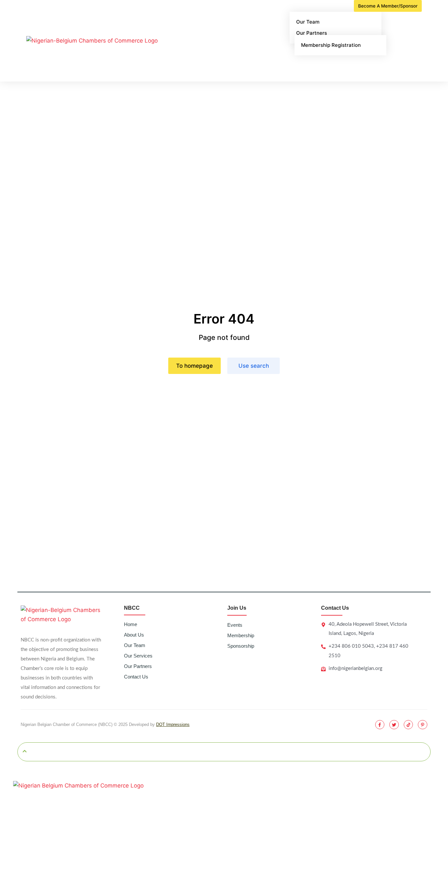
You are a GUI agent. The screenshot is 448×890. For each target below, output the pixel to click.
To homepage (194, 365)
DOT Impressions (173, 724)
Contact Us (136, 676)
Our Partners (138, 666)
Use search (253, 365)
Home (130, 624)
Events (234, 625)
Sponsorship (240, 646)
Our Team (134, 645)
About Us (134, 635)
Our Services (138, 655)
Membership (240, 635)
